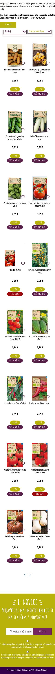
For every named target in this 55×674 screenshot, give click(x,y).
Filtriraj (8, 31)
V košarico (16, 93)
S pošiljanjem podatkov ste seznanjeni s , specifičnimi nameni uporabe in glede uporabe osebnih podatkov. (27, 656)
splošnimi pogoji (38, 655)
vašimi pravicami (22, 658)
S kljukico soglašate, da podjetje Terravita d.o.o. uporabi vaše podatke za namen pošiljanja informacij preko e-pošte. (27, 645)
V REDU (8, 24)
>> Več (15, 89)
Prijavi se (42, 631)
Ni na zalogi (15, 293)
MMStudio (43, 670)
